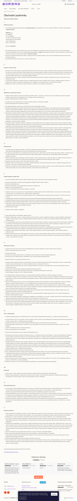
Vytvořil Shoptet (69, 498)
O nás (23, 489)
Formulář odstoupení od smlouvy (11, 452)
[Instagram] (8, 492)
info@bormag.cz (10, 486)
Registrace (70, 0)
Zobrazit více (38, 477)
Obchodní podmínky (8, 1)
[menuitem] (5, 9)
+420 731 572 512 (11, 489)
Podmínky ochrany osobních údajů (20, 1)
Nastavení (23, 498)
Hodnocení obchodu (38, 457)
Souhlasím (54, 494)
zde (47, 494)
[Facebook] (5, 492)
